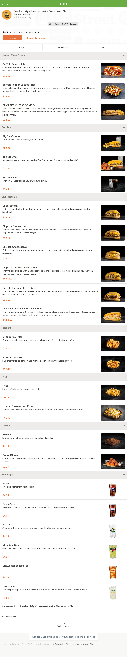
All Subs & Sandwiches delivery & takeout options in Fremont (63, 636)
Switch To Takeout (37, 37)
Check (12, 37)
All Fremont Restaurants (40, 644)
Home (6, 644)
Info (104, 47)
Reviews (63, 47)
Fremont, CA (18, 644)
